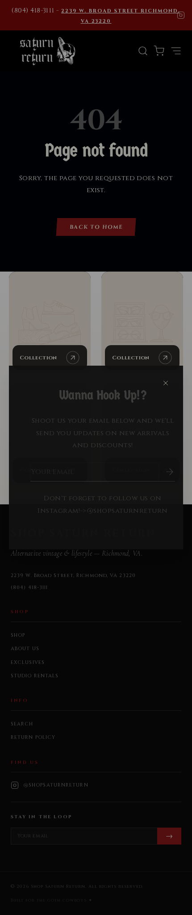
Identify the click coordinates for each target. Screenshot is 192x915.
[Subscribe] (163, 471)
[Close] (165, 383)
